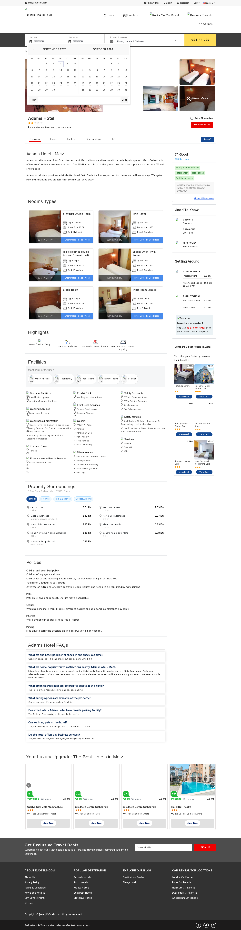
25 (68, 83)
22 (46, 83)
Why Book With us (35, 893)
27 (32, 90)
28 (39, 90)
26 (75, 83)
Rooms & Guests (118, 37)
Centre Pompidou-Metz (128, 674)
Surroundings (94, 139)
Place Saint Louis (72, 674)
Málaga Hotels (81, 888)
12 (75, 70)
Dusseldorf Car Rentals (184, 893)
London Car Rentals (183, 877)
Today (33, 100)
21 (39, 83)
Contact (207, 23)
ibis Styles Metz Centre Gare (202, 387)
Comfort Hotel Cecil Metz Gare (202, 462)
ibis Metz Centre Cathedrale (91, 806)
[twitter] (206, 925)
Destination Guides (133, 877)
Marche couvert (115, 671)
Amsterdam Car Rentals (185, 898)
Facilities (72, 139)
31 (126, 90)
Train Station (189, 308)
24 (61, 83)
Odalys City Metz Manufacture (45, 806)
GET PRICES (200, 40)
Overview (35, 139)
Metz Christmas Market (51, 674)
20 (32, 83)
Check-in (33, 38)
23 (53, 83)
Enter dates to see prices (77, 240)
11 (68, 70)
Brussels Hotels (82, 877)
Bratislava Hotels (83, 898)
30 (53, 90)
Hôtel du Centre (182, 386)
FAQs (114, 139)
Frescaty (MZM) (190, 276)
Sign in (168, 3)
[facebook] (198, 925)
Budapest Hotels (83, 893)
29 (46, 90)
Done (124, 100)
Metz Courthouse (133, 671)
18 (68, 76)
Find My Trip (152, 3)
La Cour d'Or (99, 671)
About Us (30, 877)
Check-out (73, 38)
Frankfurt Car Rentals (183, 888)
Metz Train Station (191, 301)
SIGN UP (205, 847)
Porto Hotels (81, 883)
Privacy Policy (32, 883)
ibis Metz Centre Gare (202, 425)
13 (32, 76)
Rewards (206, 15)
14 (39, 76)
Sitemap (29, 903)
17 (61, 76)
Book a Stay (203, 125)
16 (53, 76)
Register (184, 3)
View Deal (184, 396)
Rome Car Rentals (181, 883)
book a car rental (196, 328)
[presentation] (28, 785)
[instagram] (213, 925)
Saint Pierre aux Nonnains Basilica (98, 674)
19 (75, 76)
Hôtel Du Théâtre (181, 806)
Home (111, 15)
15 (46, 76)
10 (61, 70)
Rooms (54, 139)
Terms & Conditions (36, 888)
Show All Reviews (204, 198)
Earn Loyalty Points (35, 898)
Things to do (130, 883)
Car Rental (172, 15)
